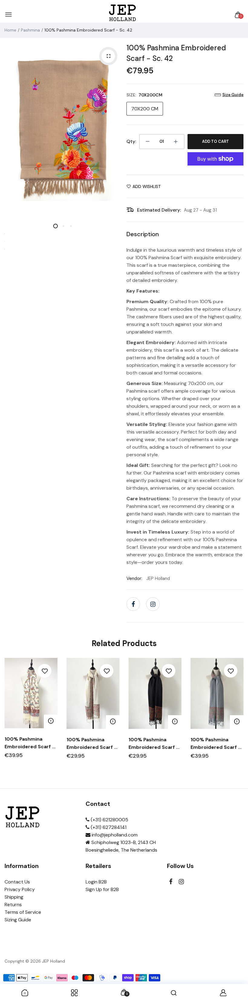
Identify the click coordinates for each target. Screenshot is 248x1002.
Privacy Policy (20, 889)
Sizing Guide (18, 920)
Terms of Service (23, 912)
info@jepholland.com (114, 835)
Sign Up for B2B (102, 889)
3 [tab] (70, 226)
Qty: (131, 141)
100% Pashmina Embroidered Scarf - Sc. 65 (216, 743)
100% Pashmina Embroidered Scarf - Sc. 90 (30, 743)
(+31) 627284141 (108, 827)
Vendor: (134, 578)
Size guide (232, 94)
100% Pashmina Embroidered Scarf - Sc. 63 (92, 743)
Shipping (14, 897)
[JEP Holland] (122, 14)
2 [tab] (63, 226)
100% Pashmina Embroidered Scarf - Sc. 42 (176, 53)
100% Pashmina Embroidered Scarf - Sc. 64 (154, 743)
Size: (144, 95)
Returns (13, 904)
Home (10, 30)
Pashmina (30, 30)
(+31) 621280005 (109, 819)
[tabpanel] (63, 128)
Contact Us (17, 882)
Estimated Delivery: (159, 210)
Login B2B (96, 882)
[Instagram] (153, 604)
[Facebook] (133, 604)
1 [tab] (55, 226)
